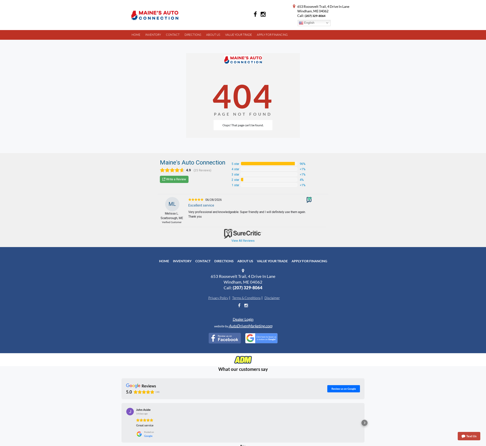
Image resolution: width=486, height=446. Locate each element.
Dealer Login (243, 319)
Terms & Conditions (246, 298)
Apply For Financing (309, 261)
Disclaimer (272, 298)
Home (164, 261)
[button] (121, 423)
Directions (224, 261)
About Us (245, 261)
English (308, 22)
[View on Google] (130, 411)
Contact (203, 261)
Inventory (182, 261)
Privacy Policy (218, 298)
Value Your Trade (272, 261)
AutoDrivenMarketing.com (250, 326)
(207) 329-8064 (315, 15)
